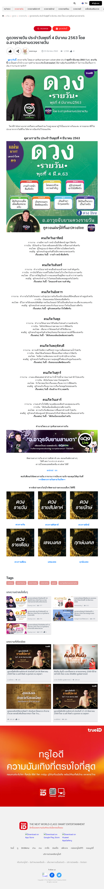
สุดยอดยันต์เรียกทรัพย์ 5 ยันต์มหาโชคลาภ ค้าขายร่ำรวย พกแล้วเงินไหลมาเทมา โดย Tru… (28, 712)
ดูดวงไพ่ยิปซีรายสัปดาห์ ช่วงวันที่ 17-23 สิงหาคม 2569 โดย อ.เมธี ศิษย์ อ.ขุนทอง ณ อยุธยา (74, 712)
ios (56, 470)
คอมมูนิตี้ (90, 848)
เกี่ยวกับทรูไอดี (22, 862)
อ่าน (8, 16)
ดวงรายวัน (19, 8)
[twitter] (59, 875)
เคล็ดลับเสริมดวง (92, 8)
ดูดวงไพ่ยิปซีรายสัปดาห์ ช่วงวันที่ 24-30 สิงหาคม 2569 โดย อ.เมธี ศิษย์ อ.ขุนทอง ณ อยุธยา (27, 672)
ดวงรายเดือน (63, 8)
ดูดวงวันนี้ (63, 28)
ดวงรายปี (77, 8)
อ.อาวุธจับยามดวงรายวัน (68, 583)
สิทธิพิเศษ (25, 848)
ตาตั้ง (47, 848)
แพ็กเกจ (64, 848)
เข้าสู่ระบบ (95, 3)
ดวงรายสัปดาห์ (34, 8)
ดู (17, 848)
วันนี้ (12, 848)
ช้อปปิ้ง (55, 848)
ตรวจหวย (44, 28)
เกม (40, 848)
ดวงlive (10, 583)
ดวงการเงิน (33, 583)
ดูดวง (14, 16)
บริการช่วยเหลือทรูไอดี (52, 854)
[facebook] (52, 875)
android (50, 470)
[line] (44, 875)
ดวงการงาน (21, 583)
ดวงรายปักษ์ (49, 8)
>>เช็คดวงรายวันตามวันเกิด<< (52, 479)
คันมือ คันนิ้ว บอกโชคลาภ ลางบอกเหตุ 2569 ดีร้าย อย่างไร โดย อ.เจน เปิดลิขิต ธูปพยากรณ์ (75, 672)
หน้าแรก (7, 8)
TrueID (7, 3)
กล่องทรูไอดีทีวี (77, 848)
